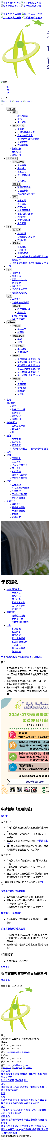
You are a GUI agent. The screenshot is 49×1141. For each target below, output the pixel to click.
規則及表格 (22, 253)
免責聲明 (14, 1126)
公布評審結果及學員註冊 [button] (13, 929)
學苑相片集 (22, 352)
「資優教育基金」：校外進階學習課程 (30, 263)
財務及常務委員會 (26, 132)
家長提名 (21, 172)
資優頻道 (16, 379)
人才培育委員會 (25, 135)
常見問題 (21, 181)
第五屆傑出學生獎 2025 (28, 362)
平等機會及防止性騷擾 (30, 1126)
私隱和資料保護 (28, 1129)
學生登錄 (16, 14)
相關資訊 (21, 391)
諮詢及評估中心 (19, 279)
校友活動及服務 (25, 214)
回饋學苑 (21, 217)
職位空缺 (16, 152)
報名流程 (21, 247)
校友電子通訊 (23, 210)
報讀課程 (16, 260)
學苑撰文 (21, 388)
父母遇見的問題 (19, 289)
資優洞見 (21, 384)
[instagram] (17, 101)
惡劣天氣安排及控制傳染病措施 (32, 256)
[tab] (24, 815)
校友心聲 (21, 207)
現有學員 (16, 184)
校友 (15, 197)
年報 (19, 339)
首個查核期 (22, 191)
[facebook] (6, 101)
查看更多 (5, 967)
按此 (42, 882)
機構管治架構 (18, 126)
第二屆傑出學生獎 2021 (28, 372)
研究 (9, 296)
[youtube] (27, 101)
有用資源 (16, 286)
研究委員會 (22, 142)
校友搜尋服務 (23, 220)
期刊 (19, 342)
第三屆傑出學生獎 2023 (28, 369)
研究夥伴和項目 (19, 316)
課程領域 (16, 230)
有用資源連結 (18, 319)
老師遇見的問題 (19, 293)
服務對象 (16, 273)
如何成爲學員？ (14, 589)
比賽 (9, 266)
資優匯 (15, 356)
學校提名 (21, 168)
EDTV (20, 381)
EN (8, 93)
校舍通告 (5, 1126)
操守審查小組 (23, 309)
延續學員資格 (23, 187)
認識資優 (16, 276)
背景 (15, 112)
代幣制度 (21, 250)
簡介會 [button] (4, 816)
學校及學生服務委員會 (28, 139)
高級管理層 (22, 145)
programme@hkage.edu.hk (18, 1052)
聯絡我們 (16, 155)
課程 (9, 227)
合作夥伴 (21, 122)
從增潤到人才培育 (26, 237)
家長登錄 (16, 17)
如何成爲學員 (18, 162)
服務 (19, 119)
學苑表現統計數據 (20, 302)
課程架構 (21, 240)
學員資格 (21, 165)
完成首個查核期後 (26, 194)
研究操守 (16, 306)
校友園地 (21, 200)
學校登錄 (37, 17)
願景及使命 (22, 116)
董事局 (20, 129)
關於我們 (11, 109)
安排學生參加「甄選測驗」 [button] (14, 891)
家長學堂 (16, 283)
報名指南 (16, 243)
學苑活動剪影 (18, 346)
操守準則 (21, 312)
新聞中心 (11, 322)
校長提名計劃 (18, 602)
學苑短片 (21, 349)
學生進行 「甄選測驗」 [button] (12, 913)
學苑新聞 (21, 329)
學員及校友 (12, 158)
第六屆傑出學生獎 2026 (28, 359)
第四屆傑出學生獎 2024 (28, 365)
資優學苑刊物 (18, 336)
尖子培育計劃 (23, 175)
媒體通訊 (16, 326)
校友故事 (21, 204)
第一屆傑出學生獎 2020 (28, 375)
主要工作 (16, 299)
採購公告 (16, 148)
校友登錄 (37, 14)
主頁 (9, 400)
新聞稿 (20, 332)
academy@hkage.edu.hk (17, 1065)
